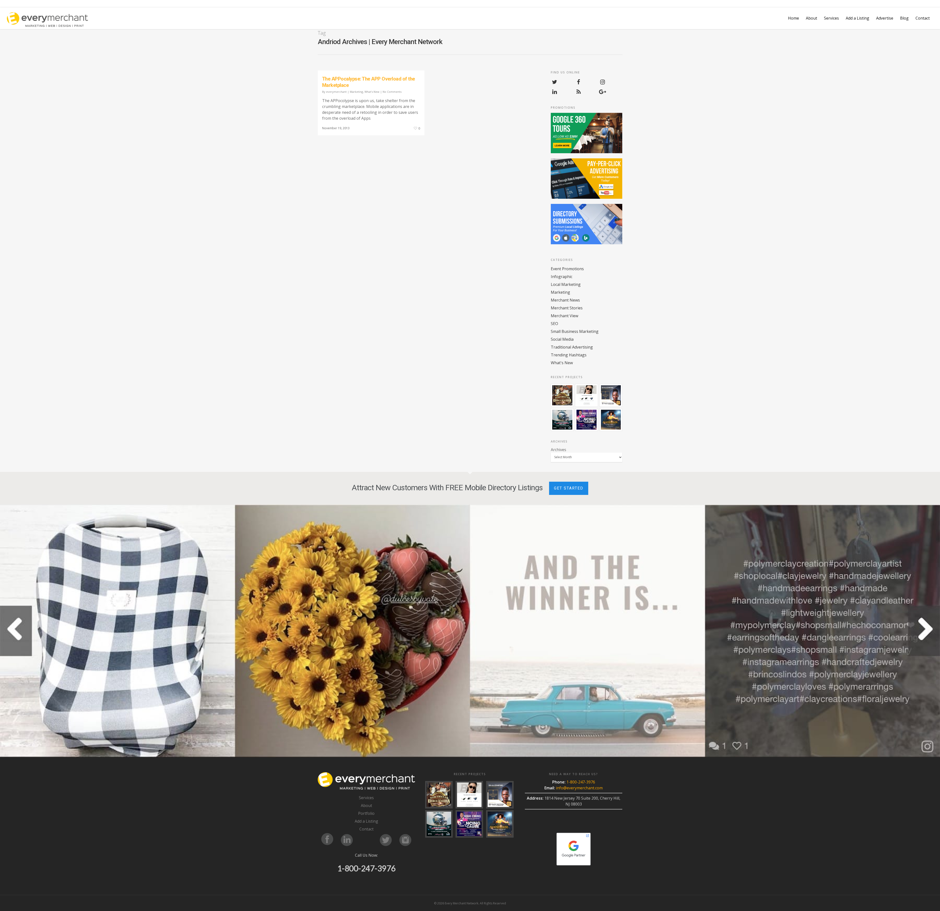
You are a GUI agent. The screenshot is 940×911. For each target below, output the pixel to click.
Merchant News (565, 300)
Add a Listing (857, 18)
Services (366, 797)
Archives (558, 449)
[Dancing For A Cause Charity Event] (586, 419)
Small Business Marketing (575, 331)
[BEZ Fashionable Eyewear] (586, 395)
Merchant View (564, 315)
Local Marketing (566, 284)
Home (793, 18)
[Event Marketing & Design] (611, 395)
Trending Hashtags (569, 355)
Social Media (562, 339)
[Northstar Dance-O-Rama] (562, 395)
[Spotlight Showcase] (611, 419)
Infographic (561, 276)
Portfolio (366, 813)
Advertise (884, 18)
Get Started (568, 488)
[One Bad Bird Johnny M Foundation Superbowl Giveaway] (562, 419)
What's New (371, 91)
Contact (923, 18)
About (811, 18)
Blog (904, 18)
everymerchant (336, 91)
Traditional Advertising (572, 347)
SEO (554, 323)
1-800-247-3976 (366, 868)
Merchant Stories (567, 308)
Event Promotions (567, 268)
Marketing (356, 91)
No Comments (392, 91)
